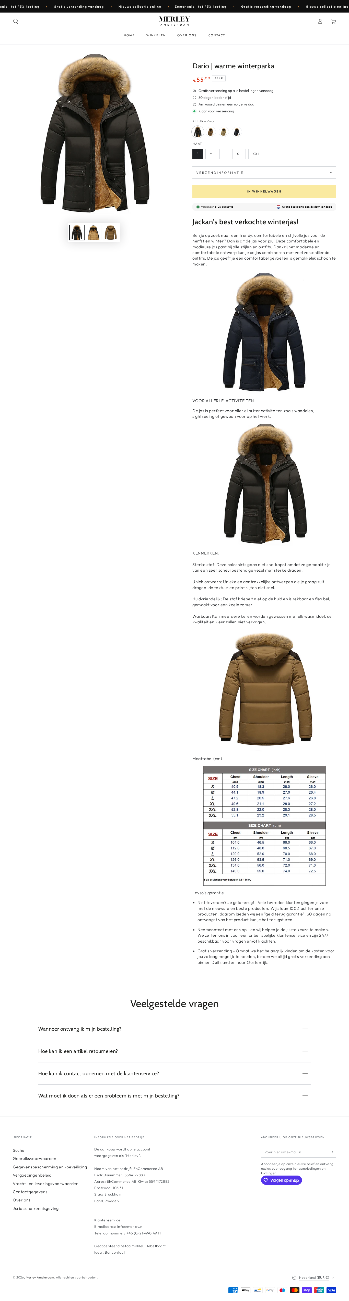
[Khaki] (223, 131)
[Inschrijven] (333, 1151)
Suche (19, 1150)
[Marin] (236, 131)
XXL (256, 154)
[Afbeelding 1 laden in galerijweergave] (77, 232)
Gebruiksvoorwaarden (34, 1158)
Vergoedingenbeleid (32, 1175)
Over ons (22, 1199)
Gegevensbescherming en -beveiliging (50, 1166)
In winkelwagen (264, 191)
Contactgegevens (30, 1191)
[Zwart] (197, 131)
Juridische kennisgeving (36, 1208)
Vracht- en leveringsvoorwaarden (46, 1183)
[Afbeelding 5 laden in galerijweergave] (110, 232)
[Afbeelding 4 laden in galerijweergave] (93, 232)
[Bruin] (210, 131)
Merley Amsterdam (40, 1277)
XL (239, 154)
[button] (15, 21)
